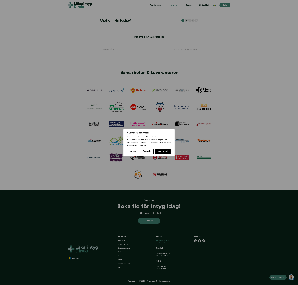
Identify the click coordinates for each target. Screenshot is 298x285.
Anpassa (133, 151)
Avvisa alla (147, 151)
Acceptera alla (163, 151)
